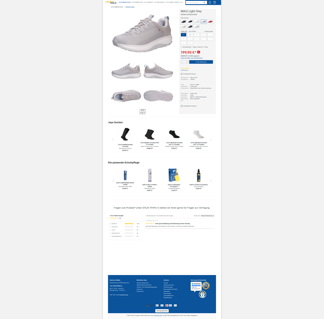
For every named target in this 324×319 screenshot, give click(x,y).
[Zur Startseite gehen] (111, 2)
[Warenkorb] (214, 2)
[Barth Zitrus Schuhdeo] (174, 175)
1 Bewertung (184, 70)
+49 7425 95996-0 (116, 286)
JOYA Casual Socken (199, 143)
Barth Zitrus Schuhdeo (174, 185)
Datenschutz (140, 291)
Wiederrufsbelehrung (143, 283)
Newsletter (167, 291)
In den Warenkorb (201, 62)
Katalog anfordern (169, 285)
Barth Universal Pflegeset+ (149, 185)
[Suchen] (204, 2)
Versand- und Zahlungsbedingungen (147, 287)
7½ (210, 39)
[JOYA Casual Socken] (198, 134)
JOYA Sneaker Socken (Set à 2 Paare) (150, 143)
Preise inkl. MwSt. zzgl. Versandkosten (191, 58)
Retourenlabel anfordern (171, 289)
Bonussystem (167, 293)
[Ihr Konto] (209, 2)
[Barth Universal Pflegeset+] (149, 175)
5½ (184, 39)
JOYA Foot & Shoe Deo (198, 187)
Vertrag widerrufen (162, 310)
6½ (197, 39)
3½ (190, 34)
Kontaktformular (123, 294)
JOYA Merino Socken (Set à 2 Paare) (125, 143)
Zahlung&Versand (168, 295)
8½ (190, 43)
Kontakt (166, 283)
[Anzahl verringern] (182, 62)
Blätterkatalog (168, 297)
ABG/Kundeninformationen (144, 285)
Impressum (140, 289)
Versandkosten (157, 315)
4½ (204, 34)
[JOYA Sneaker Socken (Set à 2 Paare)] (149, 134)
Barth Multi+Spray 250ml (125, 185)
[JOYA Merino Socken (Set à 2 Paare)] (125, 134)
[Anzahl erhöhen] (187, 62)
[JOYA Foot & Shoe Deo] (198, 176)
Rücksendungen (168, 287)
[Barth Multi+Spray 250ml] (125, 175)
